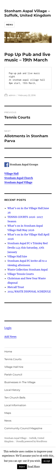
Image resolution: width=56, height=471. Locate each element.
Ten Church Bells (14, 397)
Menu (9, 24)
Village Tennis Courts (20, 274)
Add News (10, 336)
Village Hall (11, 173)
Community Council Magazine (23, 428)
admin (12, 95)
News (7, 420)
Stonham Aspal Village (18, 182)
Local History (12, 389)
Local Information (15, 405)
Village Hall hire (17, 256)
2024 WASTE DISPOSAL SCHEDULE (29, 291)
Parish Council (13, 374)
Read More (34, 466)
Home (8, 351)
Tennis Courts (12, 359)
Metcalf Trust (15, 287)
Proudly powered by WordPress (31, 441)
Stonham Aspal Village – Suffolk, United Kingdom (27, 13)
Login (8, 327)
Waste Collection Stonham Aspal (27, 269)
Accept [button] (46, 461)
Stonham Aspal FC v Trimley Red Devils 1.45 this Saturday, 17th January (27, 248)
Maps (7, 412)
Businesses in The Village (19, 382)
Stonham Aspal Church (18, 178)
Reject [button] (22, 466)
